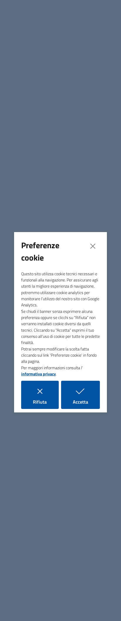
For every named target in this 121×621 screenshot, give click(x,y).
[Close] (93, 246)
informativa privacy (38, 374)
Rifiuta (46, 401)
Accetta (86, 401)
